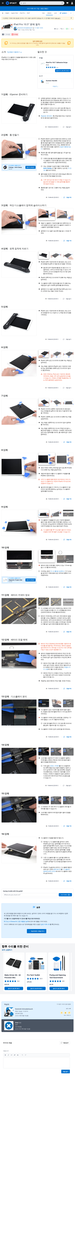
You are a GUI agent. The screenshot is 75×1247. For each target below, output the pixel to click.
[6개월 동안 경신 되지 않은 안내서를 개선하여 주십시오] (69, 1012)
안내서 (49, 13)
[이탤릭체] (8, 1055)
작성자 (6, 1004)
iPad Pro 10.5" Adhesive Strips (57, 62)
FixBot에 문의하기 (53, 127)
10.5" (28, 13)
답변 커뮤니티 (45, 924)
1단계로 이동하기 (13, 52)
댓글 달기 (67, 889)
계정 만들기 (44, 9)
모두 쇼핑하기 (7, 950)
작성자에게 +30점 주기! (37, 931)
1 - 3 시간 (7, 34)
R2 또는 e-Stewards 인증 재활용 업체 (16, 921)
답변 (55, 13)
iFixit (16, 1022)
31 (63, 29)
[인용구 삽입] (17, 1055)
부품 (43, 13)
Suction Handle (51, 81)
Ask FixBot (64, 895)
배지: (68, 1008)
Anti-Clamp (47, 168)
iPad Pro (22, 13)
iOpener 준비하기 (47, 116)
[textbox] (36, 1062)
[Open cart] (67, 3)
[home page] (11, 3)
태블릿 (7, 13)
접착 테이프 (57, 869)
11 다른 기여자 (38, 28)
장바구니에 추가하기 (63, 71)
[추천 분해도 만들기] (65, 1012)
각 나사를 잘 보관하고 (57, 571)
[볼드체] (5, 1055)
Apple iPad (14, 13)
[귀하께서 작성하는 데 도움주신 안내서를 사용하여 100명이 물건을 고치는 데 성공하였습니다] (61, 1012)
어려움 (16, 34)
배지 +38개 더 (67, 1015)
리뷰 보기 (57, 18)
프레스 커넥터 (54, 766)
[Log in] (72, 3)
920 (57, 29)
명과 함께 (68, 1004)
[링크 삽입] (14, 1055)
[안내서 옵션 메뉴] (71, 13)
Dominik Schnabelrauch (25, 28)
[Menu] (2, 3)
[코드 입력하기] (11, 1055)
